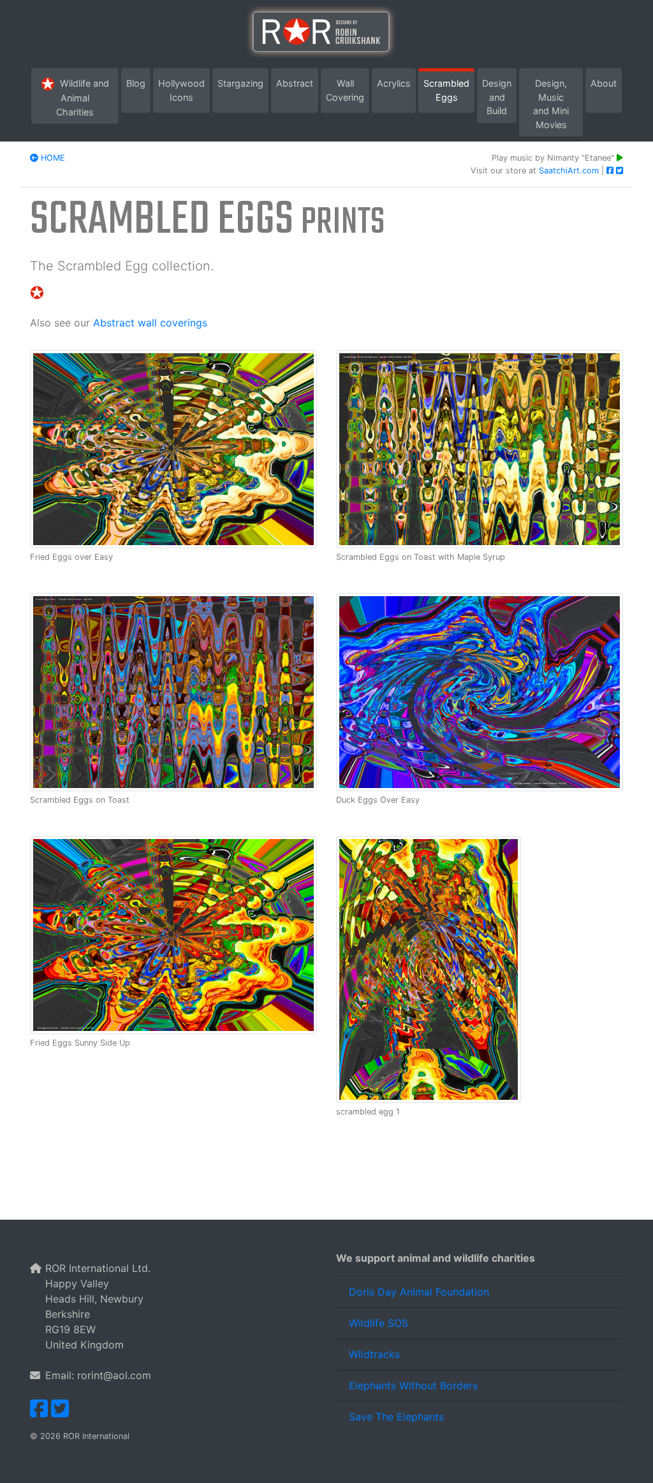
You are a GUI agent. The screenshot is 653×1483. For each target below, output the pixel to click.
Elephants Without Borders (413, 1385)
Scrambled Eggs (448, 90)
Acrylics (396, 83)
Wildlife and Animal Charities (87, 97)
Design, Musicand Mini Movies (551, 104)
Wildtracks (374, 1354)
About (604, 83)
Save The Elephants (396, 1416)
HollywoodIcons (184, 90)
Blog (138, 83)
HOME (51, 158)
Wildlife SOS (378, 1323)
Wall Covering (347, 90)
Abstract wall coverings (150, 322)
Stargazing (242, 83)
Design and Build (499, 97)
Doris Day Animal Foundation (419, 1291)
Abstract (297, 83)
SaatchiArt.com (570, 170)
